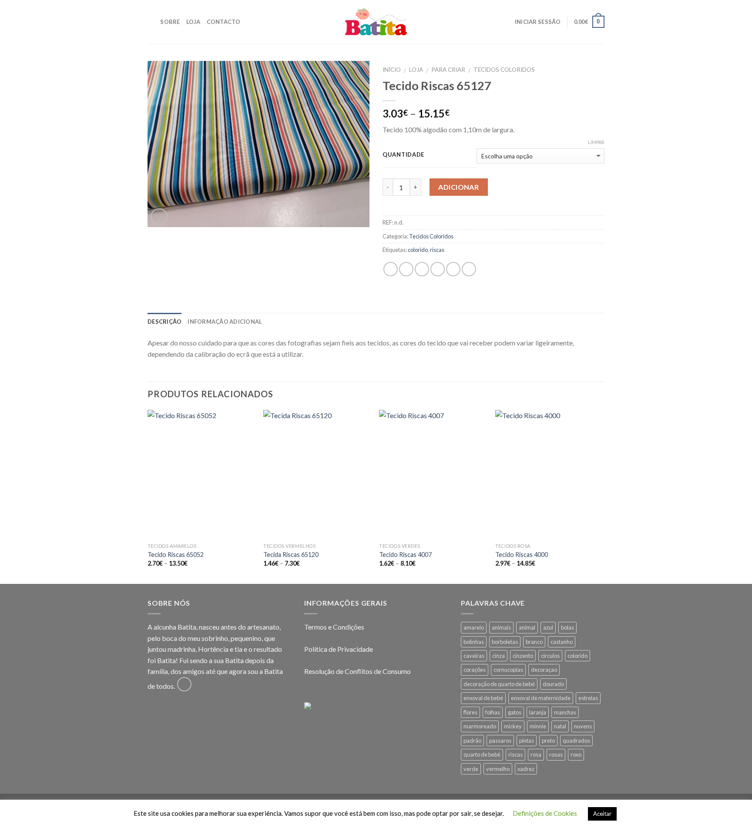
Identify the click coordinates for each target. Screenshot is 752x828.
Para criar (448, 69)
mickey (513, 726)
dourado (553, 684)
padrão (472, 740)
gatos (514, 712)
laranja (537, 712)
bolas (567, 627)
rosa (535, 754)
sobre (170, 21)
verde (470, 768)
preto (548, 740)
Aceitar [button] (602, 813)
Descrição (164, 321)
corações (474, 669)
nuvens (583, 726)
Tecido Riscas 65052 (176, 554)
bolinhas (473, 641)
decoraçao (544, 669)
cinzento (523, 655)
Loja (193, 21)
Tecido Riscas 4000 (521, 554)
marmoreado (479, 726)
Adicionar (458, 187)
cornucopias (508, 669)
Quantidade (403, 155)
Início (392, 69)
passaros (500, 740)
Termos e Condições (334, 627)
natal (560, 726)
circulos (550, 655)
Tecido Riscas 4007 (405, 554)
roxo (576, 754)
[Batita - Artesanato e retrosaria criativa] (376, 21)
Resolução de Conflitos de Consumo (357, 671)
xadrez (525, 768)
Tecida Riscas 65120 (291, 554)
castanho (562, 641)
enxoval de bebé (483, 697)
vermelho (498, 768)
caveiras (473, 655)
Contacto (224, 21)
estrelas (588, 697)
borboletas (505, 641)
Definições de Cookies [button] (545, 813)
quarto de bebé (481, 754)
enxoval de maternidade (541, 697)
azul (548, 627)
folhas (492, 712)
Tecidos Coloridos (504, 69)
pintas (526, 740)
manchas (565, 712)
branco (534, 641)
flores (470, 712)
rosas (556, 754)
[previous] (147, 496)
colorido (418, 249)
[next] (601, 496)
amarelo (473, 627)
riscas (437, 249)
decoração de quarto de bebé (499, 684)
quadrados (576, 740)
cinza (498, 655)
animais (501, 627)
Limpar (596, 142)
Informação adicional (225, 321)
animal (527, 627)
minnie (538, 726)
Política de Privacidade (338, 649)
